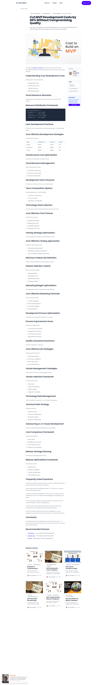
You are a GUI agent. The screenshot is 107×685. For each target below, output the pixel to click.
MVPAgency (31, 533)
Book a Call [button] (86, 3)
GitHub (30, 538)
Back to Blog (24, 8)
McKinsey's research (38, 68)
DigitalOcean (31, 536)
